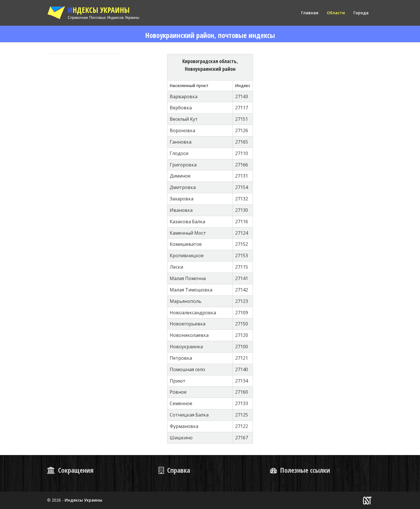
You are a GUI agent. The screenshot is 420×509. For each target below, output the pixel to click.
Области (336, 12)
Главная (309, 12)
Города (361, 12)
